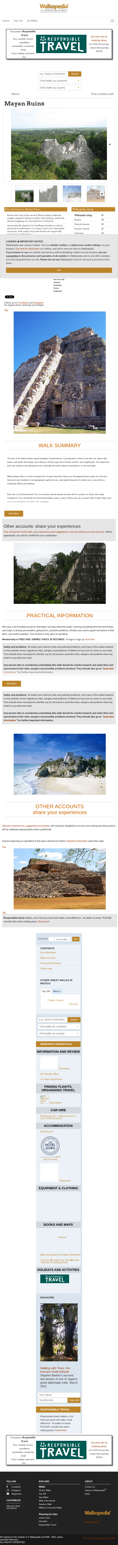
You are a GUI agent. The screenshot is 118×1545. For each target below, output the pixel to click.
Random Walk (45, 1504)
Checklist (43, 1521)
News (87, 1494)
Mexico (16, 94)
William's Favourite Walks (50, 1507)
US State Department (51, 1079)
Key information (48, 952)
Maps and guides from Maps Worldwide (60, 1254)
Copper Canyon (56, 1000)
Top (6, 310)
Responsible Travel (47, 1525)
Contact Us (90, 1487)
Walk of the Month (47, 1501)
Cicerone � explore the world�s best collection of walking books (59, 1261)
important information (78, 677)
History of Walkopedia (95, 1489)
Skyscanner (56, 1103)
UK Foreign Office (49, 1074)
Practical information (50, 963)
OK (59, 270)
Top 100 (18, 20)
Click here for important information (99, 1538)
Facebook (23, 303)
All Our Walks (45, 1490)
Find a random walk (102, 94)
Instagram (38, 303)
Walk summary (47, 958)
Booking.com (47, 1131)
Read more (44, 921)
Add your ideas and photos (13, 1507)
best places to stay (51, 1158)
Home (5, 20)
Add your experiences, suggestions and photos (26, 826)
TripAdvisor (64, 1068)
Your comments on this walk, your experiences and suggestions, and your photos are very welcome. (54, 532)
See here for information (27, 249)
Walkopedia (92, 1522)
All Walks (32, 20)
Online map (46, 968)
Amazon (62, 1237)
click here (90, 639)
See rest (73, 1004)
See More (14, 513)
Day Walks (43, 1497)
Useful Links (44, 1518)
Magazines (16, 1494)
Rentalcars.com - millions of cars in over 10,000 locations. (58, 1117)
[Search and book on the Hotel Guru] (50, 1155)
